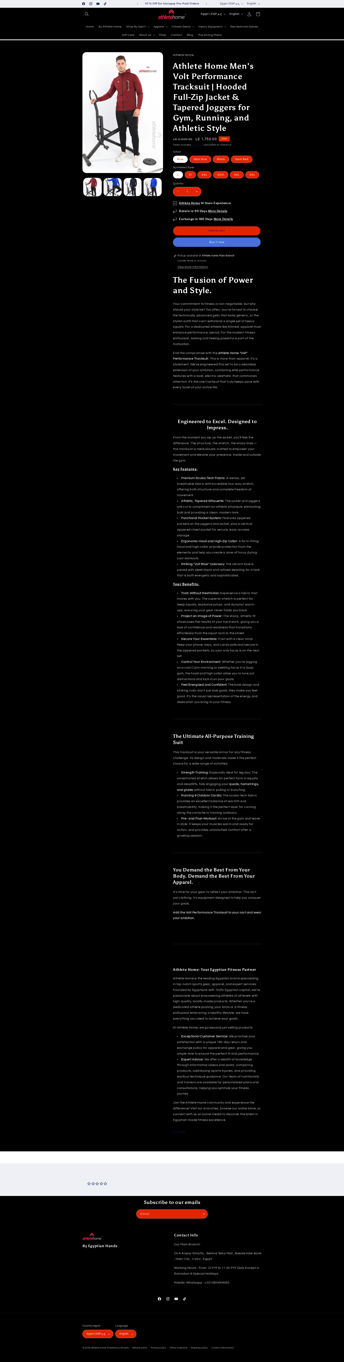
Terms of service (178, 1348)
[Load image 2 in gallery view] (113, 187)
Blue (180, 159)
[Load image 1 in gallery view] (92, 187)
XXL (204, 174)
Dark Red (241, 159)
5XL (252, 174)
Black (221, 159)
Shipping (197, 145)
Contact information (222, 1348)
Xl (190, 174)
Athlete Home (189, 203)
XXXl (220, 174)
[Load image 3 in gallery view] (133, 187)
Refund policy (139, 1348)
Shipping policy (199, 1348)
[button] (86, 14)
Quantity (178, 183)
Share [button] (181, 1132)
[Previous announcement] (137, 4)
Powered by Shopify (118, 1348)
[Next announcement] (206, 4)
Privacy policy (158, 1348)
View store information (192, 267)
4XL (236, 174)
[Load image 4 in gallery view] (153, 187)
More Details (218, 211)
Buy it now (216, 242)
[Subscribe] (203, 1214)
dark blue (200, 159)
